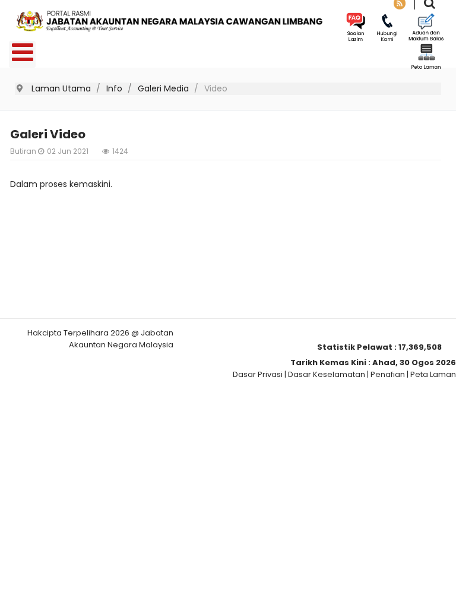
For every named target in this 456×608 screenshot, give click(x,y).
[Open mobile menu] (22, 54)
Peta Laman (433, 374)
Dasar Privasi (258, 374)
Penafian (387, 374)
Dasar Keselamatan (326, 374)
